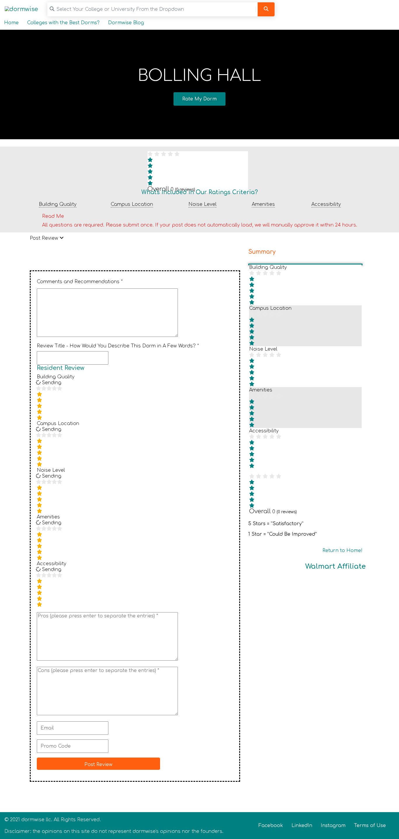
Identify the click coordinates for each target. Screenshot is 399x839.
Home (11, 22)
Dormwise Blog (126, 22)
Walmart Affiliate (335, 566)
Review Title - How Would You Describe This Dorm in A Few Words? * (118, 346)
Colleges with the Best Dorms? (63, 22)
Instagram (333, 825)
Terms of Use (370, 825)
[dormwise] (21, 9)
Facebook (271, 825)
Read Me (53, 216)
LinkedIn (302, 825)
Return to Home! (342, 550)
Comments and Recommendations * (80, 281)
